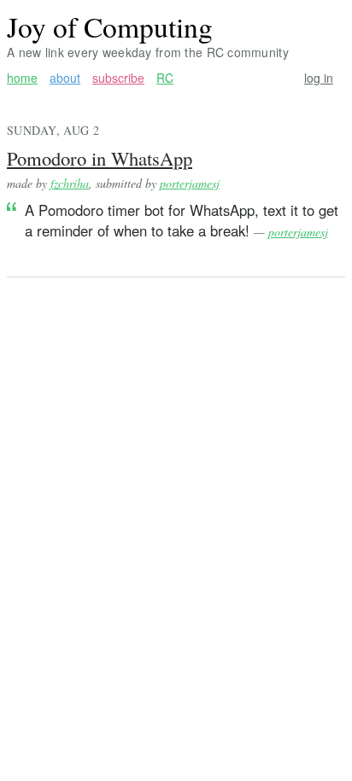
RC (164, 78)
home (22, 78)
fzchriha (69, 183)
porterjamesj (190, 183)
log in (318, 78)
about (65, 78)
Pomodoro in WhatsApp (99, 158)
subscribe (118, 78)
